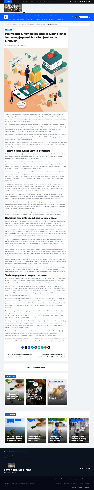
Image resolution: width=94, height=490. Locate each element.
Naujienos (29, 19)
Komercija (12, 19)
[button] (89, 17)
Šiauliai (45, 15)
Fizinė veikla (57, 15)
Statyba (44, 19)
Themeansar (31, 483)
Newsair (23, 483)
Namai (18, 15)
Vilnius (25, 15)
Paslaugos (37, 19)
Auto (50, 15)
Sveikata (51, 19)
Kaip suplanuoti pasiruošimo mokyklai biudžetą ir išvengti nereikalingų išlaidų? (58, 440)
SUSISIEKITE (60, 19)
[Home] (6, 17)
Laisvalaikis (20, 19)
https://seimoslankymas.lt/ (11, 456)
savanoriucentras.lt (12, 45)
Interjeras (11, 15)
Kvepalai (52, 398)
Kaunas (31, 15)
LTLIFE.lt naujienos (9, 458)
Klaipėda (37, 15)
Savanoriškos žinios (17, 470)
